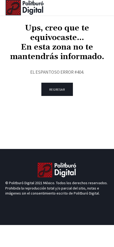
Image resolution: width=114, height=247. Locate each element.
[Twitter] (57, 203)
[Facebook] (47, 203)
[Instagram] (66, 203)
